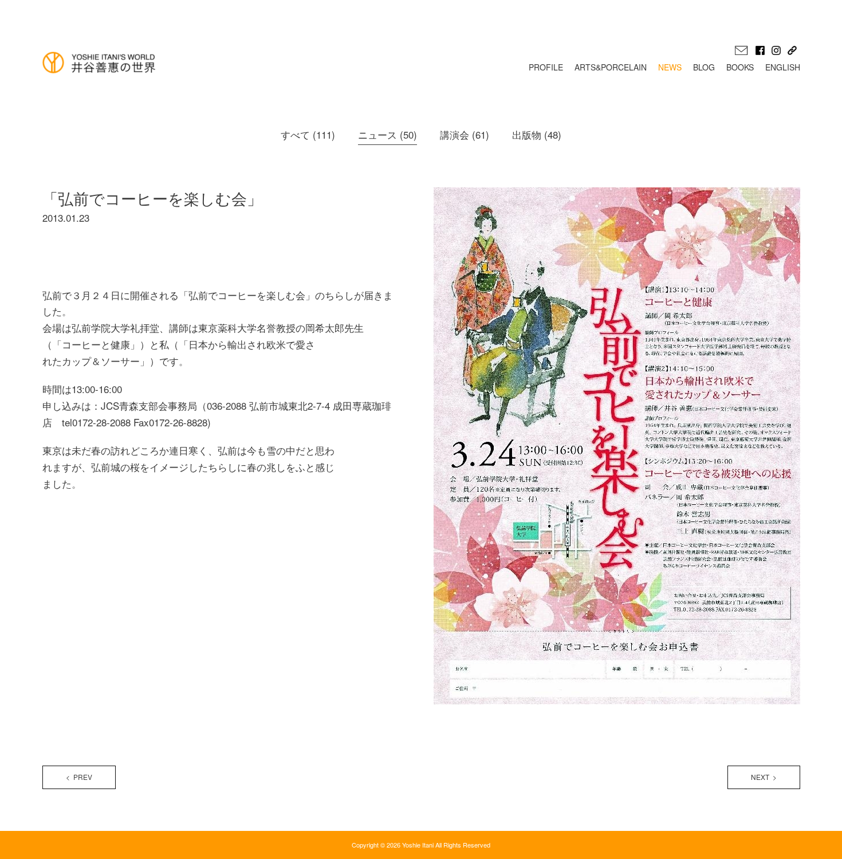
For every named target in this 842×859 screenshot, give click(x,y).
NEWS (670, 67)
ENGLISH (782, 67)
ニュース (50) (387, 134)
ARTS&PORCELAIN (611, 67)
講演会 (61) (464, 134)
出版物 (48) (536, 134)
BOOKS (740, 67)
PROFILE (546, 67)
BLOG (704, 67)
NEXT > (764, 777)
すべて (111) (308, 134)
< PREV (79, 777)
